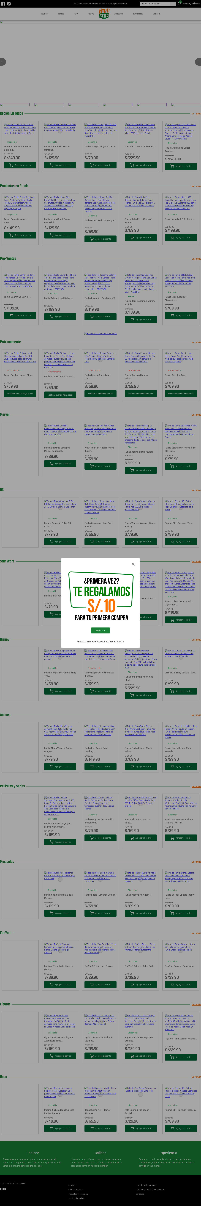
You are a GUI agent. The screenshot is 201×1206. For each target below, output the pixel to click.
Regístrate (100, 630)
